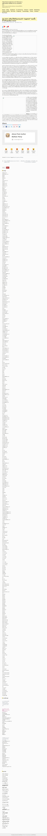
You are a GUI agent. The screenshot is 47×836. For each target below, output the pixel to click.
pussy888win (4, 411)
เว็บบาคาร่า (4, 678)
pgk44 (3, 381)
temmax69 (4, 478)
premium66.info (5, 401)
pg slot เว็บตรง (4, 364)
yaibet (3, 526)
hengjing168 (4, 274)
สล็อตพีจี (3, 612)
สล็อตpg (21, 157)
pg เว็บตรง (4, 368)
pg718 (3, 370)
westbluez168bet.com (6, 519)
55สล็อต (3, 181)
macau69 (4, 325)
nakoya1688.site (5, 341)
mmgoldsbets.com (5, 334)
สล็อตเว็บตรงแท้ (4, 621)
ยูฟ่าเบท (3, 578)
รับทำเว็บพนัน (4, 580)
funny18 (3, 263)
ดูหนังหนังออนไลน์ (5, 540)
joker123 (3, 288)
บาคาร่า (3, 560)
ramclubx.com (5, 415)
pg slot (15, 157)
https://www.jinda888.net (7, 721)
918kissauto (4, 189)
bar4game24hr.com (6, 206)
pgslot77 (3, 386)
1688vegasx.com (5, 174)
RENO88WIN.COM (5, 417)
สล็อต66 (3, 598)
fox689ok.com (5, 259)
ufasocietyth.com (5, 504)
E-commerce (19, 9)
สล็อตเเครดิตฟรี (4, 622)
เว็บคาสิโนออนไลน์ (5, 665)
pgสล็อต (3, 395)
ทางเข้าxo (4, 555)
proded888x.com (5, 402)
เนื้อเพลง (3, 652)
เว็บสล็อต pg (4, 681)
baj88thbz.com (5, 203)
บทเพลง (3, 559)
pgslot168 (4, 385)
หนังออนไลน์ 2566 (5, 635)
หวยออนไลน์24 (4, 638)
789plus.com (4, 183)
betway (3, 218)
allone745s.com (5, 196)
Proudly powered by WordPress (17, 834)
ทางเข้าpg (4, 554)
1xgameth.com (5, 180)
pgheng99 (4, 379)
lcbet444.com (4, 303)
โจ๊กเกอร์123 (4, 692)
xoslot (3, 522)
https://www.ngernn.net (6, 766)
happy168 (4, 272)
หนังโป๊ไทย (4, 727)
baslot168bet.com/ (5, 207)
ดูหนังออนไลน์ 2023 (5, 542)
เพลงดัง (3, 656)
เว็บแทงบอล (4, 687)
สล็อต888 (3, 601)
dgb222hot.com (5, 246)
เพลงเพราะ (4, 658)
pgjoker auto (4, 380)
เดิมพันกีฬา (4, 649)
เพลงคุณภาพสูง (4, 654)
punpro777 (4, 406)
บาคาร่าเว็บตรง (4, 564)
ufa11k (3, 488)
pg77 (3, 371)
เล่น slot (3, 661)
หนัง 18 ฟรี (4, 630)
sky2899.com (4, 447)
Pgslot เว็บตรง (4, 384)
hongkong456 (4, 276)
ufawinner (4, 505)
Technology (25, 11)
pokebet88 (4, 398)
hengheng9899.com (6, 273)
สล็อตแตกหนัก (4, 627)
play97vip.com (5, 397)
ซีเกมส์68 (3, 537)
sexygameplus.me (5, 442)
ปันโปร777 (4, 569)
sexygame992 (4, 441)
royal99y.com (4, 424)
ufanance (4, 500)
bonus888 (4, 228)
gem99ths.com (5, 267)
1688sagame (4, 172)
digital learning (5, 247)
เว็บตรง (3, 666)
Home (3, 9)
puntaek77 (4, 407)
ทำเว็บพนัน (4, 558)
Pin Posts (4, 12)
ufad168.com (4, 495)
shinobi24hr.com (5, 443)
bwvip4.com (4, 233)
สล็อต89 (3, 603)
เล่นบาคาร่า (4, 662)
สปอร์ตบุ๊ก (3, 582)
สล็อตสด (3, 614)
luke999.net (4, 321)
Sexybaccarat (4, 438)
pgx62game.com (5, 393)
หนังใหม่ (3, 636)
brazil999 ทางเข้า (5, 232)
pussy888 (4, 723)
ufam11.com (4, 497)
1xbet (3, 179)
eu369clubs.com (5, 254)
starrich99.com (5, 471)
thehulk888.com (5, 482)
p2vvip (3, 354)
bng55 (3, 224)
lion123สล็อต (4, 304)
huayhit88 (4, 277)
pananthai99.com (5, 355)
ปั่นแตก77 (3, 568)
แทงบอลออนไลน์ (5, 691)
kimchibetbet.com (5, 295)
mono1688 (4, 336)
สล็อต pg (3, 590)
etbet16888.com (5, 251)
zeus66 (3, 528)
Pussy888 (4, 408)
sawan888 (4, 430)
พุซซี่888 (3, 572)
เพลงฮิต (3, 657)
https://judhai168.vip (6, 718)
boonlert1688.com (5, 229)
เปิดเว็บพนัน (4, 653)
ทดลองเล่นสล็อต (4, 546)
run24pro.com (5, 425)
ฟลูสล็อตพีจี (4, 573)
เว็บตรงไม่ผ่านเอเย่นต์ (5, 672)
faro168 (3, 255)
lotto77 (3, 317)
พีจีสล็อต (3, 571)
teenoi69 (3, 477)
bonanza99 (4, 227)
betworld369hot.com (6, 220)
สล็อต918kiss (4, 605)
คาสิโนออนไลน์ (4, 532)
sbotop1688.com (5, 433)
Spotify (3, 461)
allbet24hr (4, 194)
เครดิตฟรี (3, 647)
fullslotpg (4, 756)
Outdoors (12, 9)
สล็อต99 (3, 607)
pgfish (3, 375)
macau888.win (5, 326)
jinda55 (3, 779)
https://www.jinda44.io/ (6, 717)
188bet (3, 176)
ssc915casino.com (5, 468)
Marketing (37, 9)
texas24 (3, 479)
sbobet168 (4, 432)
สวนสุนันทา (4, 629)
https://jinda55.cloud (6, 714)
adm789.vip (4, 193)
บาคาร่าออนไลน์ (4, 563)
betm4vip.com (5, 216)
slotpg (3, 726)
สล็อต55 (3, 596)
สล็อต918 (3, 604)
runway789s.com (5, 426)
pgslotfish (4, 390)
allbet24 (3, 732)
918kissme (4, 190)
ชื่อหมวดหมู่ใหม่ (4, 535)
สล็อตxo (8, 817)
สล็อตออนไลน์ (4, 616)
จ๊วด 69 (3, 533)
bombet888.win (5, 225)
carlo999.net (4, 234)
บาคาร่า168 (4, 562)
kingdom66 (4, 296)
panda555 (4, 358)
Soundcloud (4, 457)
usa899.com (4, 510)
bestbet (3, 211)
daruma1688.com (5, 243)
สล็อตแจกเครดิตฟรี (5, 623)
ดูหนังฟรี (3, 763)
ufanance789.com (5, 501)
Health (31, 9)
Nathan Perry (19, 22)
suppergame (4, 473)
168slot (3, 175)
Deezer (3, 245)
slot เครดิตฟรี (4, 451)
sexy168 (3, 435)
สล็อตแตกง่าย (4, 625)
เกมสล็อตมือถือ (4, 644)
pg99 (3, 372)
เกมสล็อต (3, 643)
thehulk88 (4, 480)
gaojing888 (4, 265)
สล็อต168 (3, 594)
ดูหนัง (3, 539)
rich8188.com (4, 420)
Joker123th (4, 291)
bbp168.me (4, 210)
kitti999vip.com (5, 299)
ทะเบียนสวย (4, 551)
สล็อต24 (3, 595)
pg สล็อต (3, 367)
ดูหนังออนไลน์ (4, 541)
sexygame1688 (5, 439)
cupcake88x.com (5, 242)
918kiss (3, 188)
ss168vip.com (4, 465)
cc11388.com (4, 238)
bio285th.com (4, 221)
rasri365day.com (5, 416)
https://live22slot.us (5, 757)
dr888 (3, 250)
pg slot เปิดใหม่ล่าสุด (5, 363)
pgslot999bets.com (5, 389)
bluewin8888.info (5, 223)
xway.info (4, 524)
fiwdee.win (4, 258)
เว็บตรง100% (4, 669)
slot (3, 448)
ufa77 (3, 491)
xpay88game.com (5, 523)
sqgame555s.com (5, 463)
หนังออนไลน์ (4, 634)
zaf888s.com (4, 527)
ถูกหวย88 (3, 544)
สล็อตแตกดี (4, 626)
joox (3, 292)
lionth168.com (4, 305)
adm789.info (4, 192)
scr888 (3, 434)
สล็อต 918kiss (4, 589)
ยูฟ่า (3, 577)
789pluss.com (4, 185)
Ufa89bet (4, 492)
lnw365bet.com (5, 310)
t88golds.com (4, 474)
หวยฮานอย (4, 639)
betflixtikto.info (5, 214)
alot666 (3, 198)
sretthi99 (3, 464)
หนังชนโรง (4, 632)
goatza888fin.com (5, 269)
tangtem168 (4, 475)
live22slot (4, 309)
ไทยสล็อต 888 (4, 695)
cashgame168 (4, 236)
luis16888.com (4, 319)
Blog (7, 9)
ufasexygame (4, 502)
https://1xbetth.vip (5, 728)
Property (19, 11)
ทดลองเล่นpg (4, 545)
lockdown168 (4, 312)
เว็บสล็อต (3, 680)
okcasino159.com (5, 349)
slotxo (3, 455)
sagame (3, 428)
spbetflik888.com (5, 459)
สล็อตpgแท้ (4, 609)
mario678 (4, 327)
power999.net (4, 399)
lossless (3, 314)
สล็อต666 (3, 599)
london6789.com (5, 313)
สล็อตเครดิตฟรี (4, 617)
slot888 (3, 720)
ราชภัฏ (3, 581)
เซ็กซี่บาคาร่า (4, 648)
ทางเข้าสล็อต (4, 556)
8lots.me (3, 187)
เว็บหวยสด (4, 682)
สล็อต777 (3, 600)
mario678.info (4, 328)
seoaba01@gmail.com (18, 139)
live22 (3, 308)
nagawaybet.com (5, 340)
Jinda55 (3, 286)
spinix (3, 460)
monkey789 (4, 335)
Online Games (6, 11)
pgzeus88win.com (5, 394)
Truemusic (4, 487)
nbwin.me (4, 343)
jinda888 (3, 287)
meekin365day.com (5, 330)
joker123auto (4, 290)
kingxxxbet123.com (5, 297)
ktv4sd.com (4, 300)
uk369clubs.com (5, 508)
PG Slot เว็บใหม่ (5, 366)
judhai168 (4, 294)
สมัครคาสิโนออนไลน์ (5, 584)
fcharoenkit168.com (5, 256)
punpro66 (4, 404)
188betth (3, 178)
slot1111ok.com (4, 452)
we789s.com (4, 518)
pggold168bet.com (5, 376)
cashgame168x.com (6, 237)
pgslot (18, 63)
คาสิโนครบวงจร (4, 531)
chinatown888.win (5, 241)
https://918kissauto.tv (6, 741)
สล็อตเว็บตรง (4, 618)
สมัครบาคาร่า (4, 586)
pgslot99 (3, 388)
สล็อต (3, 587)
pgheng (3, 377)
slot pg (3, 450)
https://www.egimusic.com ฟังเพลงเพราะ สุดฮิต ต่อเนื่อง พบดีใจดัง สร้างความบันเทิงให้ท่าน (12, 3)
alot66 (3, 197)
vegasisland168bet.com (6, 511)
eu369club (4, 252)
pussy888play (4, 410)
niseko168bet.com (5, 348)
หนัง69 (3, 631)
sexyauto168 (4, 437)
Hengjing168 (4, 713)
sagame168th (4, 429)
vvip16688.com (5, 517)
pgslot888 (4, 731)
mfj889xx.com (5, 331)
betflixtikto (4, 212)
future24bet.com (5, 264)
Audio (3, 202)
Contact (36, 11)
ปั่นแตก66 (3, 567)
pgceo (3, 373)
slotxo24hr (4, 456)
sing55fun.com (5, 446)
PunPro (3, 403)
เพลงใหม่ (3, 660)
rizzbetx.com (4, 421)
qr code (3, 412)
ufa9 (3, 493)
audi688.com (4, 201)
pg (5, 783)
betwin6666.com (5, 219)
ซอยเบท (3, 536)
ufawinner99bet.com (6, 506)
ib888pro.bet (4, 282)
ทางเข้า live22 (4, 553)
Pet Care (13, 11)
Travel (31, 11)
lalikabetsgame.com (6, 301)
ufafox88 (4, 496)
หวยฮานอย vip (4, 640)
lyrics (3, 322)
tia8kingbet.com (5, 483)
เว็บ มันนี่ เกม (4, 663)
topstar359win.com (5, 486)
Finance (26, 9)
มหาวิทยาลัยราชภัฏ (5, 576)
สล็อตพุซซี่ (3, 613)
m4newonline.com (5, 323)
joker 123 (3, 712)
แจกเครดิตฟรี (4, 690)
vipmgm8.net (4, 514)
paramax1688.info (5, 359)
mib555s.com (4, 332)
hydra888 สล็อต (5, 278)
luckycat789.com (5, 318)
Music (3, 339)
